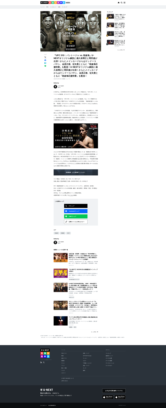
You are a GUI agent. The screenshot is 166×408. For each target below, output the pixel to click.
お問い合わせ (64, 380)
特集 (47, 7)
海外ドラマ (64, 358)
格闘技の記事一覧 (59, 335)
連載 (59, 7)
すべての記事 (109, 358)
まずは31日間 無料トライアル (114, 390)
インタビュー (53, 7)
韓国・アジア (86, 353)
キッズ (84, 368)
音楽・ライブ (86, 365)
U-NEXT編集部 (61, 85)
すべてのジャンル (110, 363)
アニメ (63, 365)
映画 (62, 355)
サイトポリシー (43, 405)
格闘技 (63, 78)
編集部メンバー (109, 355)
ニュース (42, 7)
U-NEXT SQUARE (44, 335)
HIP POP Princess (87, 355)
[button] (124, 2)
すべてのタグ (109, 365)
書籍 (84, 370)
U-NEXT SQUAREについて (67, 378)
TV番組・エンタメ (87, 363)
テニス (63, 363)
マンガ (63, 370)
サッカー (85, 358)
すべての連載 (109, 360)
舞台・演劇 (64, 368)
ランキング (64, 7)
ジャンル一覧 (51, 335)
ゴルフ (84, 360)
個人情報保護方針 (52, 405)
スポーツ (63, 373)
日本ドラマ (64, 353)
